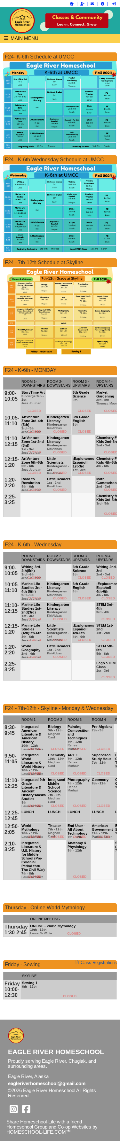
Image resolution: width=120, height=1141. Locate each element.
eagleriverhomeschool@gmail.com (46, 1083)
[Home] (72, 4)
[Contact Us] (92, 4)
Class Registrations (99, 962)
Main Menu (23, 38)
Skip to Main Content (56, 1095)
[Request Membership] (82, 4)
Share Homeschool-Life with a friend (44, 1121)
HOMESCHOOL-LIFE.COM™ (38, 1132)
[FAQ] (102, 4)
